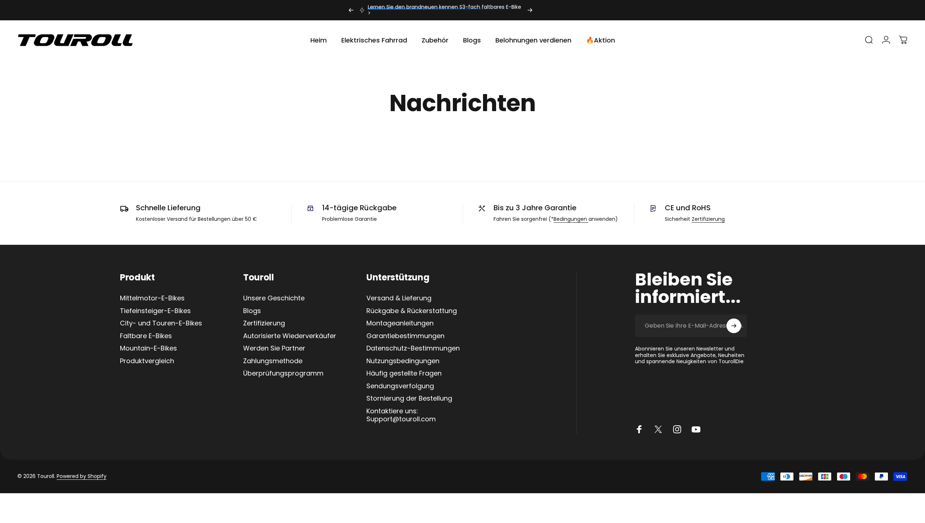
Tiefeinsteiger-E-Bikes (155, 311)
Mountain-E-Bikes (148, 348)
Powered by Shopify (81, 476)
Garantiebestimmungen (405, 336)
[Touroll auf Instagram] (677, 429)
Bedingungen (571, 219)
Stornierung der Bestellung (409, 398)
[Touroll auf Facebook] (639, 429)
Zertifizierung (708, 219)
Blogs (252, 311)
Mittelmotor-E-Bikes (152, 298)
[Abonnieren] (734, 326)
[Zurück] (351, 10)
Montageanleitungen (400, 323)
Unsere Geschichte (274, 298)
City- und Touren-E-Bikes (161, 323)
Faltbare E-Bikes (146, 336)
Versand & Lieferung (398, 298)
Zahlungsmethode (272, 361)
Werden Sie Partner (274, 348)
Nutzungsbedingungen (402, 361)
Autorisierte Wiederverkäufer (289, 336)
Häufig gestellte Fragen (404, 373)
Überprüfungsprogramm (283, 373)
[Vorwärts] (530, 10)
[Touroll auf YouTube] (696, 429)
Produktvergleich (147, 361)
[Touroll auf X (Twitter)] (658, 429)
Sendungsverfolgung (400, 386)
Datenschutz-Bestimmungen (413, 348)
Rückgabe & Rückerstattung (411, 311)
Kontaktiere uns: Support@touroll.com (401, 415)
